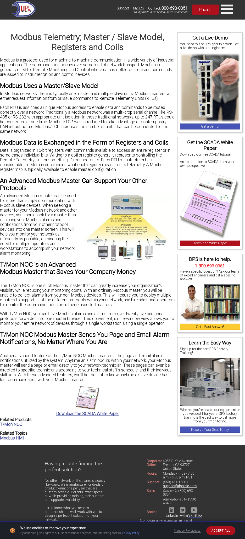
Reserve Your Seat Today (210, 430)
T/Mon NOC (11, 424)
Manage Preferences (187, 530)
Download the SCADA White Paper (87, 413)
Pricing (205, 9)
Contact (154, 8)
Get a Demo (210, 126)
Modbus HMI (12, 438)
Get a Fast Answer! (210, 327)
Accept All (221, 530)
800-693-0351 (174, 8)
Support (123, 8)
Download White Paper (210, 243)
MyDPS (138, 8)
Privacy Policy (130, 533)
